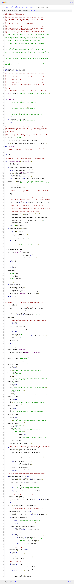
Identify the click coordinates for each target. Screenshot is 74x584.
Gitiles (8, 581)
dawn (3, 7)
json (71, 581)
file (31, 10)
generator (33, 7)
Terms (16, 581)
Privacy (12, 581)
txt (68, 581)
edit (35, 10)
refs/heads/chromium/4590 (19, 7)
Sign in (71, 2)
